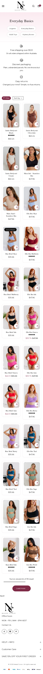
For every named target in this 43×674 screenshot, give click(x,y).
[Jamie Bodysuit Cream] (11, 158)
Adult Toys (13, 34)
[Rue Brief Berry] (11, 436)
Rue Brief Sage (11, 527)
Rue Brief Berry (11, 451)
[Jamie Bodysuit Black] (11, 115)
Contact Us (6, 625)
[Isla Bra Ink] (32, 512)
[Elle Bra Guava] (32, 317)
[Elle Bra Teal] (32, 436)
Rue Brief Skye (11, 254)
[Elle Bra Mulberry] (32, 239)
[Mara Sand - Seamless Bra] (11, 199)
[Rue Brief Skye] (11, 239)
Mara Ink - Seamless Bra (32, 174)
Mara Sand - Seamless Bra (11, 214)
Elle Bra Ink (31, 294)
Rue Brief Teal (11, 489)
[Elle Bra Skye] (32, 199)
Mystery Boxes (28, 34)
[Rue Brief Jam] (11, 396)
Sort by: (17, 98)
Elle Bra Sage (32, 489)
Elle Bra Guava (32, 332)
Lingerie (12, 28)
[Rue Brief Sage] (11, 512)
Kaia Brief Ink (11, 564)
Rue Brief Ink (11, 332)
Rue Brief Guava (11, 373)
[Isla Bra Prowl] (32, 550)
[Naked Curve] (21, 6)
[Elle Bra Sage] (32, 474)
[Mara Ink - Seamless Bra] (32, 158)
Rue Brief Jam (11, 410)
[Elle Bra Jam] (32, 358)
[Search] (33, 6)
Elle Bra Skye (32, 213)
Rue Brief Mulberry (11, 294)
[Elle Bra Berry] (32, 396)
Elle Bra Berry (31, 410)
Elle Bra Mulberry (32, 254)
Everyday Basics (27, 28)
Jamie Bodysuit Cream (11, 174)
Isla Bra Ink (31, 527)
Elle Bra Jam (32, 373)
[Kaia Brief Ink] (11, 550)
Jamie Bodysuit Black (11, 131)
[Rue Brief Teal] (11, 474)
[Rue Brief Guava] (11, 358)
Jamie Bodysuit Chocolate (32, 131)
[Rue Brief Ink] (11, 317)
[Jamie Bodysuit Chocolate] (32, 115)
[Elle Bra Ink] (32, 279)
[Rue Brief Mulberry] (11, 279)
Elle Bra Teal (32, 451)
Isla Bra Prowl (32, 564)
